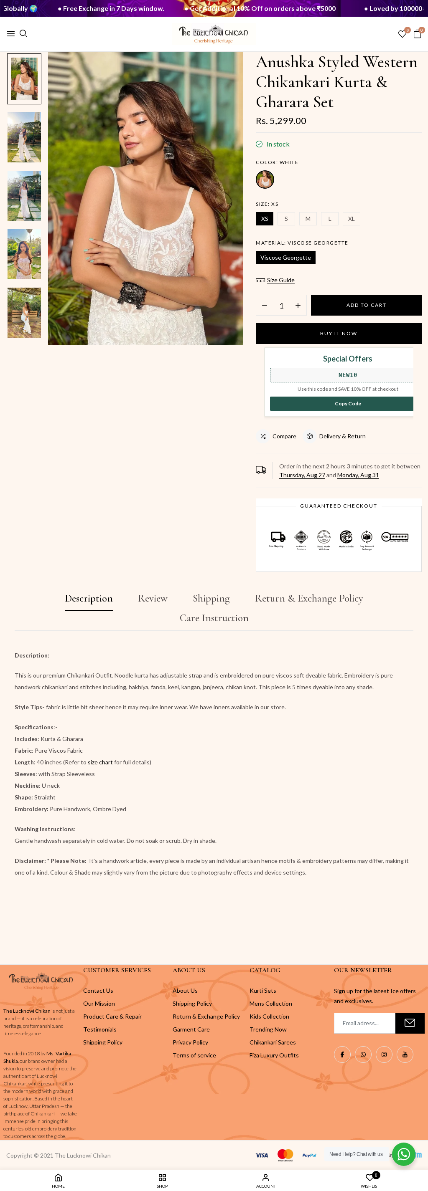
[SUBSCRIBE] (410, 1023)
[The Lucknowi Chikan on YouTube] (405, 1054)
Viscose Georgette (285, 257)
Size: (267, 204)
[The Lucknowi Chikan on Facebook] (342, 1054)
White (265, 179)
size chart (100, 762)
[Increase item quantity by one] (298, 305)
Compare (284, 436)
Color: (277, 162)
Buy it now (338, 333)
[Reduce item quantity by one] (264, 305)
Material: (302, 243)
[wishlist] (402, 34)
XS (264, 218)
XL (351, 218)
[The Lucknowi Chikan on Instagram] (384, 1054)
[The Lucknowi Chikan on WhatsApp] (363, 1054)
